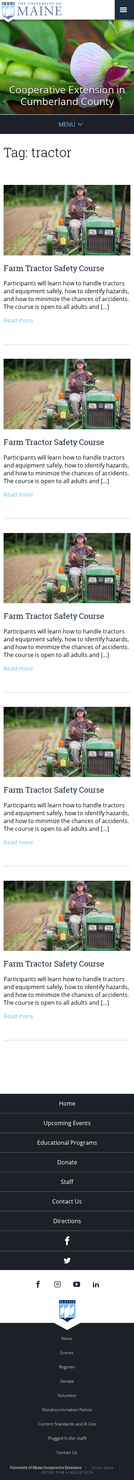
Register (67, 1367)
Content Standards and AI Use (67, 1424)
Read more (18, 320)
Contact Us (67, 1201)
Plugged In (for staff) (67, 1438)
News (67, 1338)
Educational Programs (67, 1143)
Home (67, 1103)
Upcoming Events (67, 1123)
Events (67, 1353)
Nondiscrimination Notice (67, 1410)
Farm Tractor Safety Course (54, 268)
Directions (67, 1221)
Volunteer (67, 1395)
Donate (67, 1162)
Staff (67, 1182)
